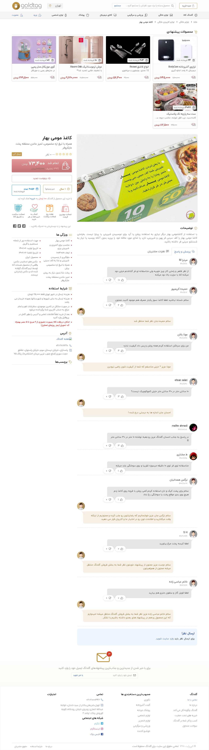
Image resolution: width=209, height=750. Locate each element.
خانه (195, 22)
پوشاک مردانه (143, 710)
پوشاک (82, 15)
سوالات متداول (190, 726)
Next (85, 178)
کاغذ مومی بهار (146, 22)
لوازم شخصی (58, 15)
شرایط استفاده (36, 746)
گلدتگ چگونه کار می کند (185, 710)
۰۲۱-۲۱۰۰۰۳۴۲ (93, 699)
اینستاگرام (95, 728)
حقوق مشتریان (20, 746)
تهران (57, 5)
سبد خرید (186, 6)
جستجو (117, 5)
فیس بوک (95, 734)
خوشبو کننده (143, 731)
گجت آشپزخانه (143, 705)
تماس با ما (192, 699)
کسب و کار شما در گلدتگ (185, 720)
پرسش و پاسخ (182, 251)
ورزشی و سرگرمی (135, 15)
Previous (189, 178)
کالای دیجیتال (106, 15)
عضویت (15, 15)
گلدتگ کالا (188, 15)
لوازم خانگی (163, 15)
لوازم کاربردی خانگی (165, 22)
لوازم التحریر (144, 720)
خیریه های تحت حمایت (186, 715)
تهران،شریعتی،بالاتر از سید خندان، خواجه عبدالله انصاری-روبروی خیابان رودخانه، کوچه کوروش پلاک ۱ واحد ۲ (81, 709)
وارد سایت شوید (165, 638)
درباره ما (193, 705)
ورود (35, 15)
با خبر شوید (78, 675)
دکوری (147, 699)
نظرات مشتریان (156, 251)
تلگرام (97, 723)
